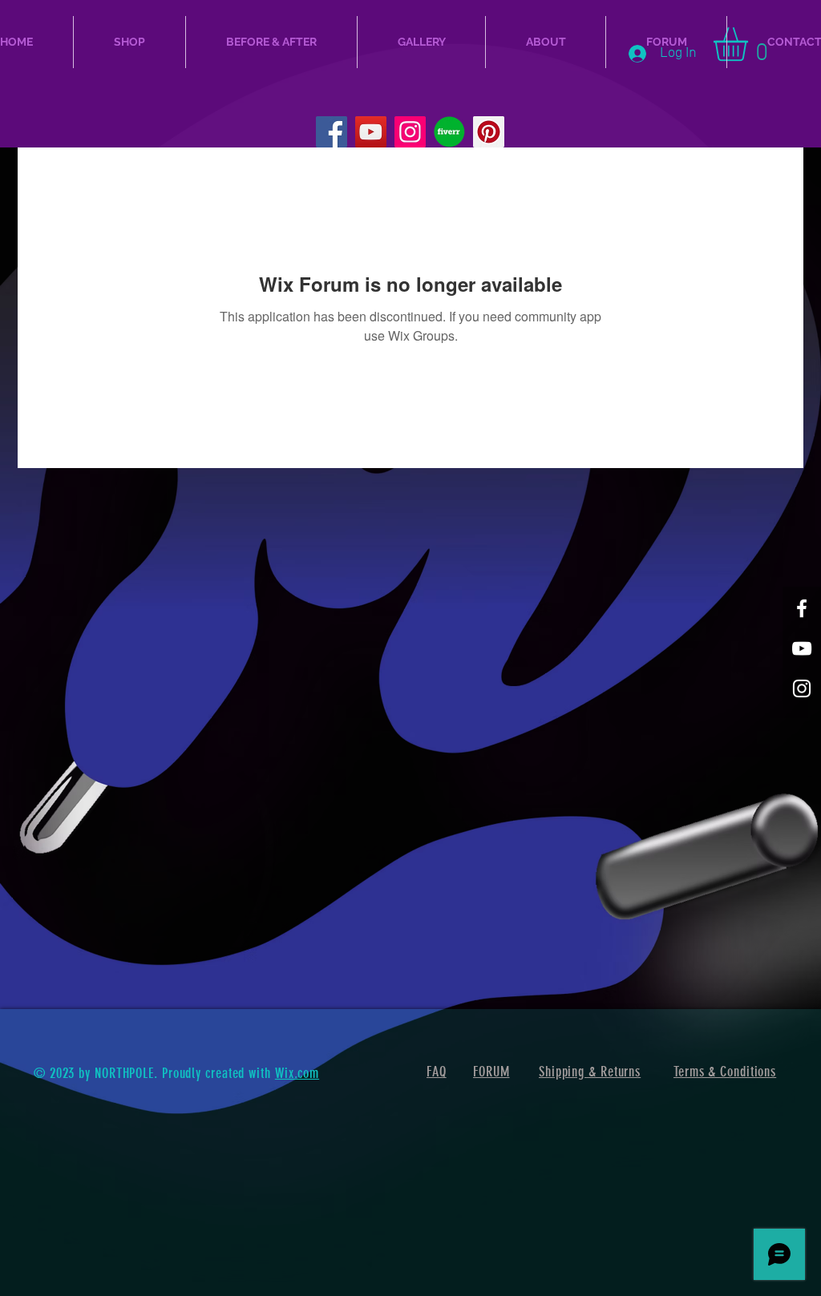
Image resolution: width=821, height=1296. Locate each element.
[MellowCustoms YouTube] (370, 131)
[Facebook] (331, 131)
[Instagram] (410, 131)
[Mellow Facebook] (802, 608)
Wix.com (297, 1073)
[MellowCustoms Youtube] (802, 648)
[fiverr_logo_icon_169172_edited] (449, 131)
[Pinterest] (488, 131)
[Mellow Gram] (802, 688)
